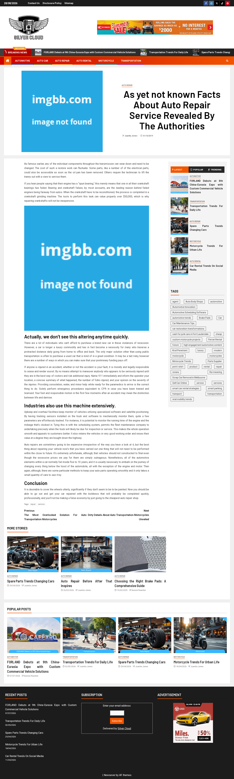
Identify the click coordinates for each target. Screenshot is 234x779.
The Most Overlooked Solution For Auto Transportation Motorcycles (55, 515)
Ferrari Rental (215, 339)
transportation (214, 394)
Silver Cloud (124, 728)
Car (220, 318)
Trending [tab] (216, 169)
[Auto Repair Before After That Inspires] (86, 554)
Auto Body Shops (194, 301)
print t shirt (177, 366)
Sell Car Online (179, 383)
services (218, 383)
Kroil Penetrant (179, 350)
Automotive (22, 61)
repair (33, 504)
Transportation (131, 61)
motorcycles (215, 356)
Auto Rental (84, 61)
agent (175, 301)
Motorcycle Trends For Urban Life (196, 662)
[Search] (227, 61)
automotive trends (181, 318)
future (175, 345)
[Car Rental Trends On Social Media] (179, 266)
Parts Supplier (215, 361)
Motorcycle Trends (181, 361)
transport (177, 394)
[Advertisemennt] (155, 27)
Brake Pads (204, 318)
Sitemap (68, 3)
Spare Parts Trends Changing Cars (30, 581)
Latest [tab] (178, 169)
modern (218, 350)
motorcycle (178, 356)
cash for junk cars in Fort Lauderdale (190, 334)
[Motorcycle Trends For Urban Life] (179, 246)
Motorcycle (106, 61)
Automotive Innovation (183, 307)
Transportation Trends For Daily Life (168, 52)
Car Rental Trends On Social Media (24, 756)
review (175, 372)
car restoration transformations (188, 328)
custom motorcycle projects (186, 339)
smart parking (215, 388)
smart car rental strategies (185, 388)
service (41, 504)
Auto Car (42, 61)
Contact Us (34, 3)
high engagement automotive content (203, 345)
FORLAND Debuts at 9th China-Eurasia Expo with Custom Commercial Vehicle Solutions (90, 52)
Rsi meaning (215, 372)
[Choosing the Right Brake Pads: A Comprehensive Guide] (140, 554)
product (193, 366)
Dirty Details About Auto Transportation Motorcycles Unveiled (118, 515)
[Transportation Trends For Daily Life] (179, 206)
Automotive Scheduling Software (189, 312)
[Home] (7, 61)
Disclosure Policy (52, 3)
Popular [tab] (198, 169)
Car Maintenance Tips (183, 323)
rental (207, 366)
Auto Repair (62, 61)
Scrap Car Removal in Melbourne (188, 377)
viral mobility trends (182, 399)
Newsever (109, 775)
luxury (201, 350)
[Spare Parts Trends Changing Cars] (33, 554)
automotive (216, 301)
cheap (219, 334)
